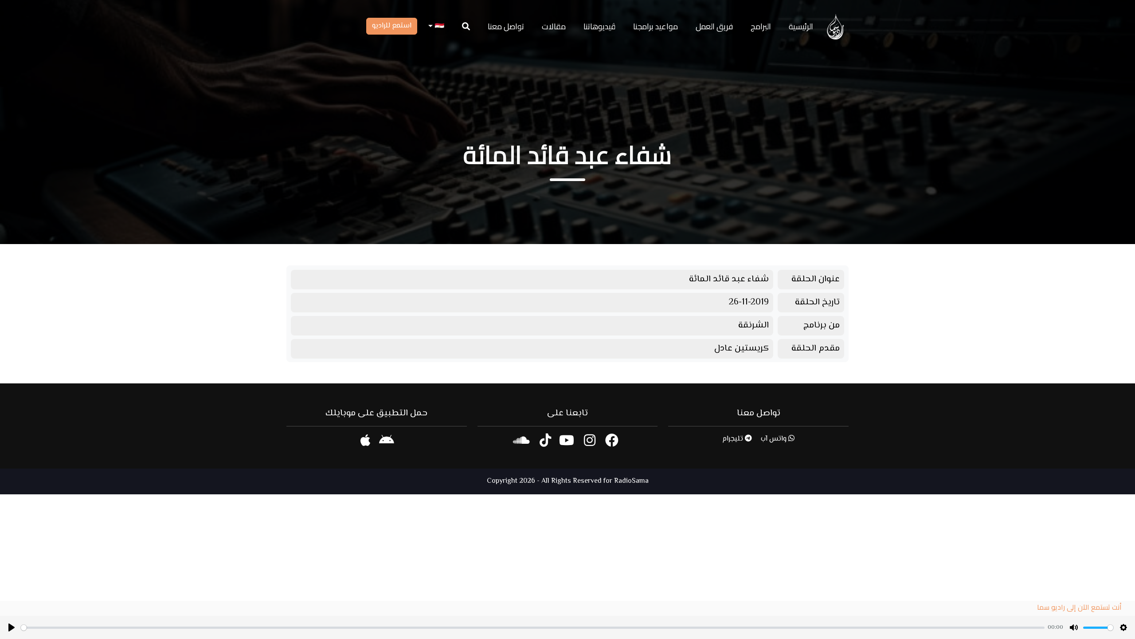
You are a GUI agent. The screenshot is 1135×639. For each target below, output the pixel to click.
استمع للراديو (391, 26)
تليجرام (733, 439)
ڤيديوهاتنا (599, 26)
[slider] (533, 627)
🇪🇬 (438, 26)
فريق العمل (714, 26)
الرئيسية (801, 26)
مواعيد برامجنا (655, 26)
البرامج (761, 26)
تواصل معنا (506, 26)
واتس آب (774, 439)
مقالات (554, 26)
